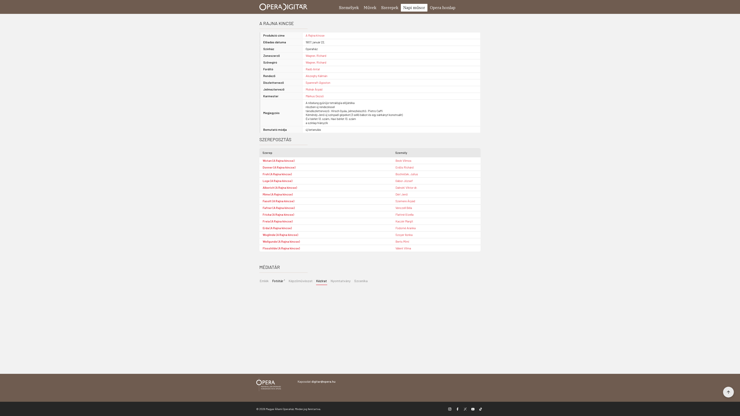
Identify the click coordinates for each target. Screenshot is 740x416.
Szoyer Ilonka (404, 235)
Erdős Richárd (404, 167)
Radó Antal (313, 69)
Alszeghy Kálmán (316, 76)
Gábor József (404, 181)
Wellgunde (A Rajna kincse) (281, 241)
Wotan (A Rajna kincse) (278, 160)
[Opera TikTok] (481, 409)
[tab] (278, 280)
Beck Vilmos (403, 160)
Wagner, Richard (316, 55)
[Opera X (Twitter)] (465, 409)
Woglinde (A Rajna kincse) (280, 235)
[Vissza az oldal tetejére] (728, 392)
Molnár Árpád (314, 89)
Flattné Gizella (404, 214)
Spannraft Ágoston (318, 82)
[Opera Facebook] (457, 409)
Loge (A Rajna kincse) (277, 181)
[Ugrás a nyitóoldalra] (283, 7)
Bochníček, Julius (406, 174)
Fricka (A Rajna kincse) (278, 214)
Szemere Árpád (405, 201)
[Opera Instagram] (450, 409)
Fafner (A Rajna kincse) (279, 208)
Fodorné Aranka (405, 228)
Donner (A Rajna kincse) (279, 167)
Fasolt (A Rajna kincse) (278, 201)
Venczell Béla (403, 208)
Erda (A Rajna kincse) (277, 228)
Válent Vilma (403, 248)
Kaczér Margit (404, 221)
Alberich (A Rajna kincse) (280, 187)
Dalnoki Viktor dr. (406, 187)
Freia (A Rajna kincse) (278, 221)
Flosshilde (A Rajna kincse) (281, 248)
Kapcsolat (317, 381)
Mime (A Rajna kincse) (278, 194)
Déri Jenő (401, 194)
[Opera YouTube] (473, 409)
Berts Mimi (402, 241)
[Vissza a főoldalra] (268, 385)
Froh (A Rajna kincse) (277, 174)
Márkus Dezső (315, 96)
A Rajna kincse (315, 35)
